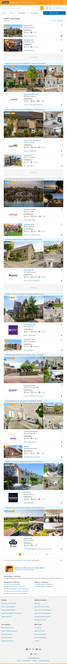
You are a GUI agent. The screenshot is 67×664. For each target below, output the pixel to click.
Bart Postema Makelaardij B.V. (32, 235)
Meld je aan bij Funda (7, 628)
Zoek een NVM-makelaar (8, 610)
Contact (36, 641)
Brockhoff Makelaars (29, 335)
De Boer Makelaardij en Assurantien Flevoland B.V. (38, 549)
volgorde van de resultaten (23, 560)
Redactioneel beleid (40, 637)
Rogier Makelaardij (29, 503)
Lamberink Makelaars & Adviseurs (33, 105)
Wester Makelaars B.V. (30, 442)
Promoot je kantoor (6, 634)
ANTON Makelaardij (29, 220)
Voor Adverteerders (40, 634)
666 (47, 554)
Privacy (19, 661)
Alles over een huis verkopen (42, 610)
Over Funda (37, 628)
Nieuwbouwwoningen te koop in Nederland (16, 589)
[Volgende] (52, 554)
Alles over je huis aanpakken (42, 613)
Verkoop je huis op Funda (8, 603)
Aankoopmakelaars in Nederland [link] (43, 584)
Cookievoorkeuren (44, 661)
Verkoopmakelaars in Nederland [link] (43, 586)
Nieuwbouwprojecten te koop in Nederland (16, 591)
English (35, 654)
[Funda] (5, 2)
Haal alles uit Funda (40, 620)
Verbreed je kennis (6, 637)
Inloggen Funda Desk (7, 641)
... (42, 554)
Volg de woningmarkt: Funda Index (11, 613)
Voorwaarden (26, 661)
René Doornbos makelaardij (32, 281)
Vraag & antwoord (6, 616)
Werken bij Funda (39, 631)
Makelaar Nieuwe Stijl (30, 36)
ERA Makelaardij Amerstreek (32, 457)
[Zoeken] (41, 8)
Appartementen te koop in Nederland (14, 586)
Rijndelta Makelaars (29, 50)
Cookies (34, 661)
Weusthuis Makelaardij (30, 151)
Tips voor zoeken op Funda (42, 616)
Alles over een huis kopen (41, 607)
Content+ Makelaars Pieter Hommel (34, 396)
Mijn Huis (37, 603)
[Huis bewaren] (62, 25)
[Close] (61, 560)
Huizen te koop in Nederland (12, 584)
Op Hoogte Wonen (29, 166)
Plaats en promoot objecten (9, 631)
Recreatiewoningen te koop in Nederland (15, 593)
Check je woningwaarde (8, 607)
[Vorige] (14, 554)
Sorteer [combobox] (57, 21)
